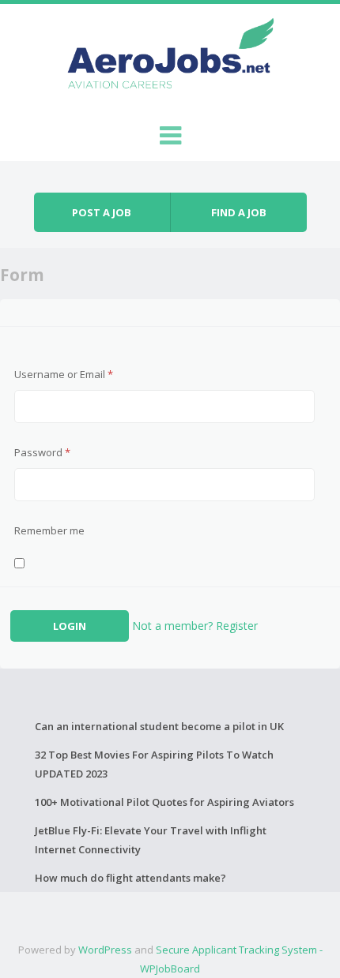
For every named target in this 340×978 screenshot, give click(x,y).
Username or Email (63, 374)
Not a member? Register (195, 625)
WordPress (105, 949)
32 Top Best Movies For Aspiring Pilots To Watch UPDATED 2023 (154, 764)
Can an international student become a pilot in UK (159, 726)
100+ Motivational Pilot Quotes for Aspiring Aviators (164, 802)
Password (42, 452)
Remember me (49, 530)
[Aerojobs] (170, 57)
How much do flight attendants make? (130, 878)
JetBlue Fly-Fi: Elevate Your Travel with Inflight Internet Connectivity (150, 839)
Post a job (101, 212)
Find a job (238, 212)
